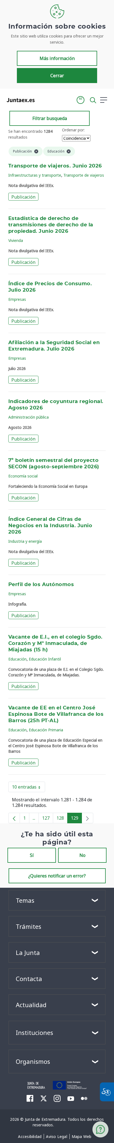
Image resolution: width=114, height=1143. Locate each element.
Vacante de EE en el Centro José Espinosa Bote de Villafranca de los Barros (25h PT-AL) (55, 714)
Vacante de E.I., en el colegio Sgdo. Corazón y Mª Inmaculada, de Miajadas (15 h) (55, 643)
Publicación (23, 197)
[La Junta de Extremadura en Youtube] (70, 1098)
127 (47, 819)
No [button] (82, 855)
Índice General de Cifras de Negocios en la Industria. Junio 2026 (50, 526)
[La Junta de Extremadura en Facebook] (30, 1098)
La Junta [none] (28, 952)
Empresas (17, 299)
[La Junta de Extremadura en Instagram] (57, 1098)
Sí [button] (32, 855)
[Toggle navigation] (42, 99)
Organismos (33, 1061)
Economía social (23, 476)
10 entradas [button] (28, 788)
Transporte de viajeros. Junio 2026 (55, 166)
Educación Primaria (46, 729)
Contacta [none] (29, 978)
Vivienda (15, 240)
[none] (87, 818)
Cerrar (57, 75)
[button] (80, 100)
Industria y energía (25, 541)
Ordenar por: (73, 129)
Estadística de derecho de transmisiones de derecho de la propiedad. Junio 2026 (50, 225)
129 (76, 819)
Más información (57, 58)
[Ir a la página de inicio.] (18, 100)
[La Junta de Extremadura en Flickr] (84, 1098)
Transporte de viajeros (83, 175)
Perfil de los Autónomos (41, 584)
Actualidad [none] (31, 1005)
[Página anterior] (14, 818)
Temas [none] (25, 900)
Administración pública (28, 417)
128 (62, 819)
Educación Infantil (45, 659)
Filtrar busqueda (49, 118)
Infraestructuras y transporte (34, 175)
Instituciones (34, 1032)
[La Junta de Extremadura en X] (43, 1098)
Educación (17, 659)
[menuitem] (30, 1137)
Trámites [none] (28, 926)
